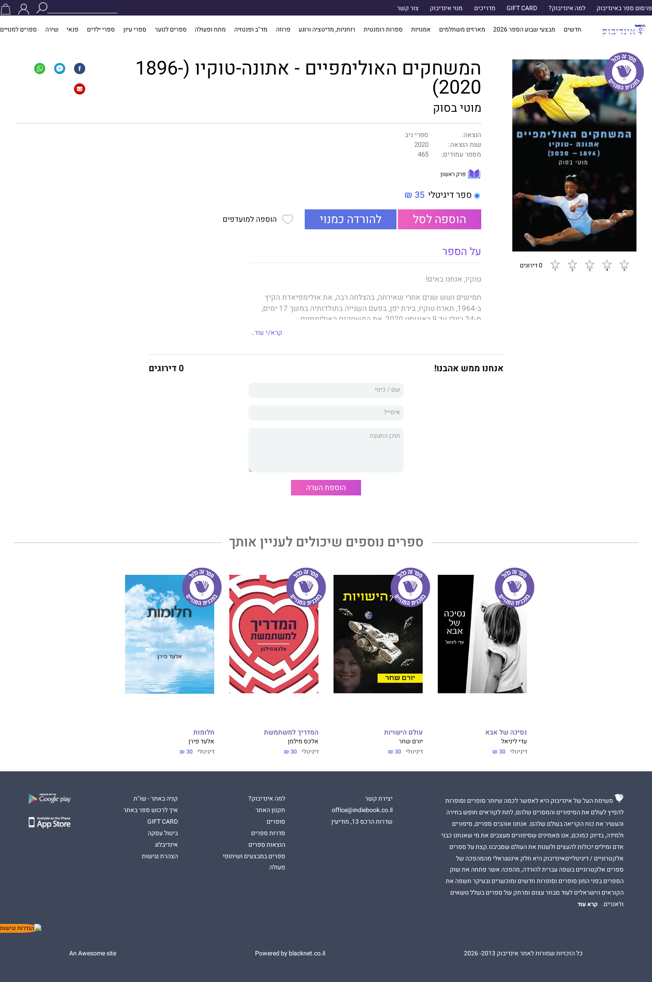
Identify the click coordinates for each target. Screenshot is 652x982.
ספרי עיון (134, 29)
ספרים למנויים (18, 29)
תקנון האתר (270, 810)
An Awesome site (92, 953)
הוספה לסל (439, 219)
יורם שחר (411, 741)
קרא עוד (587, 904)
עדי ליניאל (514, 741)
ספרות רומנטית (383, 29)
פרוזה (283, 29)
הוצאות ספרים (266, 845)
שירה (52, 29)
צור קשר (408, 8)
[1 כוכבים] (555, 264)
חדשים (572, 29)
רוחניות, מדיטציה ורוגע (327, 29)
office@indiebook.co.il (362, 810)
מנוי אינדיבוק (446, 8)
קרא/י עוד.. (266, 333)
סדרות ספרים (268, 833)
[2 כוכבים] (572, 264)
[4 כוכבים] (607, 264)
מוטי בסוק (457, 108)
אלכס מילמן (303, 741)
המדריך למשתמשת (291, 732)
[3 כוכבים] (589, 264)
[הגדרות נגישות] (20, 928)
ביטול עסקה (163, 833)
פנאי (73, 29)
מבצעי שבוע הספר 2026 (524, 29)
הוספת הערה (326, 487)
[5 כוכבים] (624, 264)
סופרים (276, 821)
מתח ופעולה (210, 29)
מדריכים (484, 8)
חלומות (203, 732)
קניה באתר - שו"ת (156, 798)
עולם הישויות (403, 732)
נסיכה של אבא (506, 732)
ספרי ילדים (101, 29)
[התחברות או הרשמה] (23, 9)
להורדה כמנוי (350, 219)
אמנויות (421, 29)
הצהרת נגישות (160, 856)
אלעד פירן (201, 741)
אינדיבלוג (166, 845)
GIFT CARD (522, 8)
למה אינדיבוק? (567, 8)
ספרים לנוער (171, 29)
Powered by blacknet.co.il (290, 953)
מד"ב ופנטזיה (250, 29)
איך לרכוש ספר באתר (150, 810)
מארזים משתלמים (462, 29)
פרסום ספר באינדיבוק (624, 8)
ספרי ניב (416, 135)
